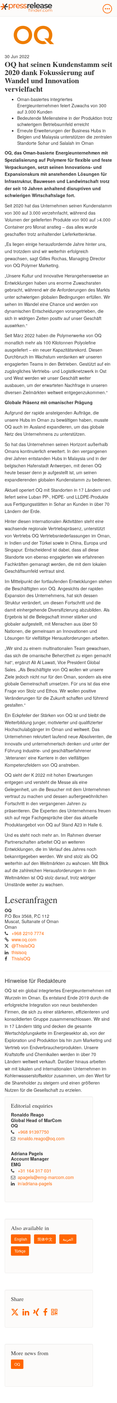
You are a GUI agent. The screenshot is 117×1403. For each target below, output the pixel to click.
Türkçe (20, 1250)
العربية (68, 1239)
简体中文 (44, 1239)
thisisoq (19, 952)
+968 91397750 (33, 1132)
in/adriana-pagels (35, 1183)
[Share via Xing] (36, 1312)
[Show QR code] (54, 1312)
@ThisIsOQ (23, 946)
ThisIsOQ (21, 958)
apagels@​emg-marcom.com (46, 1177)
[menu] (107, 9)
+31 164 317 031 (34, 1170)
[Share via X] (15, 1312)
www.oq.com (24, 939)
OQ (17, 1364)
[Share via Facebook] (45, 1312)
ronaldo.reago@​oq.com (41, 1138)
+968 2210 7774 (28, 933)
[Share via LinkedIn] (26, 1312)
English (20, 1239)
